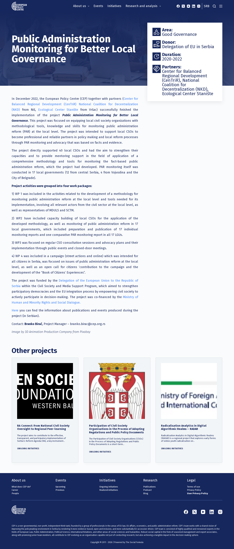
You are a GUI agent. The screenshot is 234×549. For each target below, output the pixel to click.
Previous (60, 490)
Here (15, 310)
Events (98, 6)
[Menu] (220, 6)
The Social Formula (134, 542)
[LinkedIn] (193, 6)
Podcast (147, 490)
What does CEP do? (21, 486)
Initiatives (114, 6)
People (15, 493)
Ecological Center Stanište (58, 110)
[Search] (214, 6)
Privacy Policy (194, 490)
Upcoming (60, 486)
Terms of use (193, 486)
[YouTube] (188, 6)
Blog (145, 493)
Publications (149, 486)
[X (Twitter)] (183, 6)
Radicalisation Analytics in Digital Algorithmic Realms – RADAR (183, 427)
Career (15, 490)
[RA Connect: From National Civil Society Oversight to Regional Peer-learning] (45, 391)
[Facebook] (178, 6)
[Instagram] (198, 6)
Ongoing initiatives (28, 448)
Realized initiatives (108, 490)
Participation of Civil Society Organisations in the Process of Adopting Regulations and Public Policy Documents (116, 429)
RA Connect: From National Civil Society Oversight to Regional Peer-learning (43, 427)
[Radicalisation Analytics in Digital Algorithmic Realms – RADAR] (189, 391)
